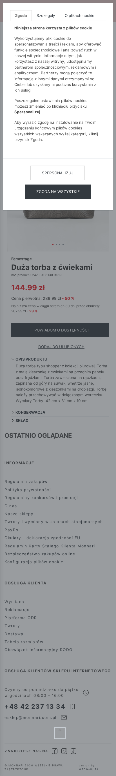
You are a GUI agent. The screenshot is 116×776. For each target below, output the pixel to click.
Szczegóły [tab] (46, 15)
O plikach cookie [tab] (79, 15)
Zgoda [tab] (21, 15)
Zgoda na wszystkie (58, 191)
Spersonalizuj (57, 173)
